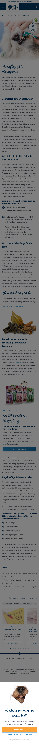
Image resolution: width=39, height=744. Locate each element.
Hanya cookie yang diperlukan (19, 735)
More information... (26, 724)
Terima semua (19, 729)
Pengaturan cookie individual (19, 740)
